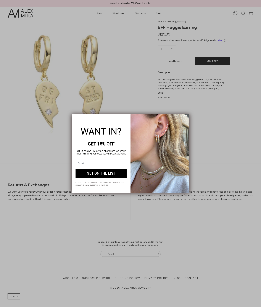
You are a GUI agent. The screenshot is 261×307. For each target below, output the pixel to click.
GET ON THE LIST (101, 173)
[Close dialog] (185, 118)
